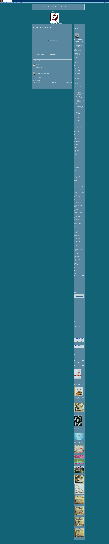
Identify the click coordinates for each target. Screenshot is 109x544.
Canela (37, 62)
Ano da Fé (76, 144)
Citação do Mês (77, 150)
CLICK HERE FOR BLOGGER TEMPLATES (6, 2)
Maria (75, 160)
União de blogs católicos (78, 269)
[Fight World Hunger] (78, 354)
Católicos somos (77, 189)
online (75, 351)
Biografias (76, 147)
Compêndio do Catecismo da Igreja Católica (79, 253)
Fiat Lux (75, 200)
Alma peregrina (38, 71)
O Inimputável (76, 210)
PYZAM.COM (106, 2)
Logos (75, 157)
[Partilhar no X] (52, 54)
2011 (77, 67)
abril (77, 81)
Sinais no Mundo (77, 222)
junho (78, 78)
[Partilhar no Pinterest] (55, 54)
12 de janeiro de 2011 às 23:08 (43, 68)
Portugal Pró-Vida (77, 264)
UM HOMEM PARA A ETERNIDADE (80, 89)
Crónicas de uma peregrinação (58, 6)
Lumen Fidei (76, 158)
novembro (78, 70)
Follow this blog (79, 296)
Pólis (75, 173)
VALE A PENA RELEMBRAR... (79, 105)
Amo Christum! (77, 188)
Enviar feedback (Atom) (41, 84)
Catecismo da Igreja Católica (79, 236)
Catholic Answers (77, 238)
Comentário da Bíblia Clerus (79, 242)
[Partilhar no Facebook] (54, 54)
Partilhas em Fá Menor (78, 212)
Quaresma (76, 174)
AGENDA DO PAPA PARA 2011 (79, 126)
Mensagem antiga (69, 82)
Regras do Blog (77, 176)
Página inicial (53, 82)
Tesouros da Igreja (77, 179)
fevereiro (78, 85)
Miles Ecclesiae (77, 206)
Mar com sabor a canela (78, 205)
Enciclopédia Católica (78, 254)
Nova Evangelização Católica (77, 209)
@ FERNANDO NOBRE (79, 119)
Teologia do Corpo (77, 267)
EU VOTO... (78, 103)
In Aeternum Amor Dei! (78, 202)
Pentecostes (76, 170)
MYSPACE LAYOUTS (18, 2)
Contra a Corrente (77, 193)
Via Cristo (76, 226)
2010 (77, 131)
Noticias (75, 163)
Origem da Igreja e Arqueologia (77, 260)
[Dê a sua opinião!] (51, 54)
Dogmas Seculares (77, 153)
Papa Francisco (76, 167)
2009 (77, 133)
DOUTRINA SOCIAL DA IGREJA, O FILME (43, 27)
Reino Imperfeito (77, 217)
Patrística (75, 263)
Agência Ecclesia (77, 234)
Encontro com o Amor (78, 199)
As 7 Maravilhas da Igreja (78, 145)
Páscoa (75, 168)
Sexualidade (76, 177)
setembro (78, 73)
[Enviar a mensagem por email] (50, 54)
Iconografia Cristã (77, 256)
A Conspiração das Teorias (78, 186)
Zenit (75, 273)
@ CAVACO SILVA (79, 110)
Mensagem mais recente (37, 82)
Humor (75, 156)
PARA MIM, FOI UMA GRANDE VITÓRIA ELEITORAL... (80, 97)
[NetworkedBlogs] (79, 295)
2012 (77, 65)
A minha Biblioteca (77, 140)
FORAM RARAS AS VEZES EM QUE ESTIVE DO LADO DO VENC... (80, 92)
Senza (75, 220)
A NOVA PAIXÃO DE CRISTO (79, 108)
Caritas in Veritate (77, 148)
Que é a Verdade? (77, 216)
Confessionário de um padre (79, 192)
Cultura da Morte (77, 151)
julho (78, 76)
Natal (75, 161)
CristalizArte (76, 195)
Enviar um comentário (36, 80)
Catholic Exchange (77, 239)
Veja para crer (76, 225)
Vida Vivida (76, 227)
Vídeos (75, 180)
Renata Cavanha (77, 219)
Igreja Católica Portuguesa (78, 257)
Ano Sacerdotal (77, 235)
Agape (75, 143)
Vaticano (75, 270)
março (78, 83)
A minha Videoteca (77, 141)
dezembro (78, 68)
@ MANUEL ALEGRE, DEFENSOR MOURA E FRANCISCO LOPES (80, 115)
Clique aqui (76, 28)
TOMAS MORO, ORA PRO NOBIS (80, 101)
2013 (77, 63)
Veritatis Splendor (77, 271)
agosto (78, 75)
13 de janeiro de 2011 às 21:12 (43, 77)
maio (78, 80)
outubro (78, 71)
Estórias (75, 154)
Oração (75, 164)
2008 (77, 134)
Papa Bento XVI (77, 166)
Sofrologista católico (77, 223)
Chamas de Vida (77, 191)
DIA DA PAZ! (78, 128)
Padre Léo (76, 261)
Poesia (75, 171)
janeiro (78, 86)
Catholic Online (77, 241)
